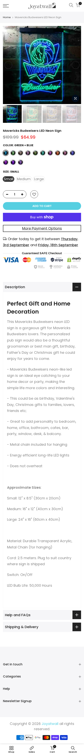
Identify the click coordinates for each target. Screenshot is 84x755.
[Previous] (8, 65)
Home (7, 17)
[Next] (76, 65)
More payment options (42, 228)
